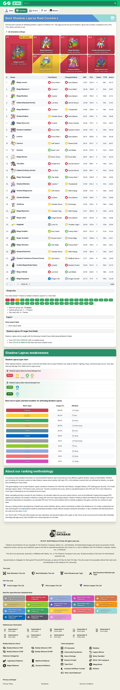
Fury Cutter (55, 231)
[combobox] (68, 3)
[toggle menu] (115, 3)
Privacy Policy (8, 684)
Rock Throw (55, 157)
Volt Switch (55, 143)
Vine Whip (55, 177)
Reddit (24, 511)
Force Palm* (56, 82)
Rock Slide (72, 157)
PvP (45, 11)
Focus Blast (72, 89)
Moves (55, 11)
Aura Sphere (72, 82)
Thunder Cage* (74, 224)
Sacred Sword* (74, 164)
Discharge (72, 204)
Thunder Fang (56, 211)
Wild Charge (72, 191)
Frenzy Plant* (73, 177)
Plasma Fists (72, 143)
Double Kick (55, 164)
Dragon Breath (56, 218)
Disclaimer (44, 684)
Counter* (54, 89)
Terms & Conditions (86, 684)
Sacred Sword (73, 170)
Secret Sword (73, 103)
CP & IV (35, 11)
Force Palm (55, 130)
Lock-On (54, 224)
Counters (22, 11)
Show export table (12, 322)
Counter (54, 96)
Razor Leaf (55, 150)
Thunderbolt (72, 109)
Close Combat (73, 123)
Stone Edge (72, 238)
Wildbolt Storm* (74, 258)
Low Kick (54, 103)
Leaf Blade (72, 150)
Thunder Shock (56, 116)
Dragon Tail (55, 279)
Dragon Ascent (73, 279)
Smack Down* (56, 238)
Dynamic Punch (74, 130)
